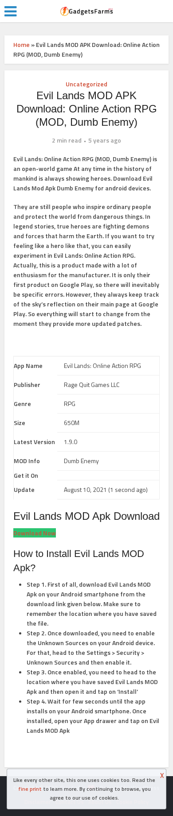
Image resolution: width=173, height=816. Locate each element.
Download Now (34, 533)
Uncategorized (86, 84)
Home (21, 44)
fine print (30, 789)
